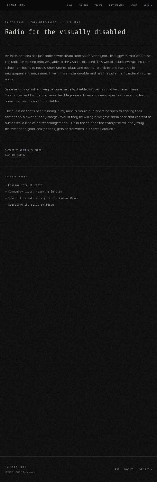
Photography (116, 5)
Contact (128, 469)
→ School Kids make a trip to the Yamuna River (41, 198)
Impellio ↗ (145, 469)
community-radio (43, 22)
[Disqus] (78, 268)
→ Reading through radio (24, 185)
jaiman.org (15, 5)
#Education (18, 155)
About (133, 5)
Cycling (83, 5)
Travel (98, 5)
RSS (117, 469)
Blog (69, 5)
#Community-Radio (30, 150)
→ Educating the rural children (29, 204)
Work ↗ (148, 5)
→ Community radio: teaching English (33, 191)
